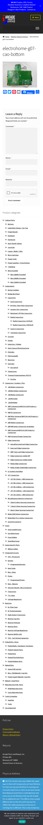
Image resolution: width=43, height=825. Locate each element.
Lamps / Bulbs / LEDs (15, 251)
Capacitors (12, 298)
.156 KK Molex (12, 402)
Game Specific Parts (12, 545)
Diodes (10, 340)
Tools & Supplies (11, 696)
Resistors (11, 360)
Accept (22, 821)
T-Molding (11, 267)
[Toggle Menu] (37, 28)
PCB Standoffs (13, 356)
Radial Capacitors (16, 317)
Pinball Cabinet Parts (15, 650)
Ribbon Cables (13, 549)
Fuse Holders (12, 537)
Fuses (7, 526)
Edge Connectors (14, 440)
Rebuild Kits (9, 665)
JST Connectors (13, 475)
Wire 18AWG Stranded (18, 275)
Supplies (11, 700)
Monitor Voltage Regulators (18, 630)
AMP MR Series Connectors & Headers (21, 426)
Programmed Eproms (17, 564)
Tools (10, 704)
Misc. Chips (12, 572)
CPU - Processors (14, 557)
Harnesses (11, 240)
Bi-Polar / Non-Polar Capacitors (21, 306)
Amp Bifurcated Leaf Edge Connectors (24, 444)
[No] (40, 818)
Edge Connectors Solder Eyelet (21, 460)
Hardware (11, 236)
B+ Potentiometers (14, 611)
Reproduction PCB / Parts (14, 685)
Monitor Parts (13, 627)
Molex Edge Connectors (18, 464)
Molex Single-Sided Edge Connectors (23, 467)
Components (9, 286)
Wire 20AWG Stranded (18, 278)
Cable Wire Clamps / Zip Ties (18, 228)
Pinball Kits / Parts (11, 642)
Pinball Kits (12, 654)
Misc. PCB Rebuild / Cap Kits (18, 673)
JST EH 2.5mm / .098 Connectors (21, 479)
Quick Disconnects (14, 522)
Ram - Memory (13, 584)
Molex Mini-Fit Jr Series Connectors (20, 518)
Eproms (10, 561)
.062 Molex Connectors (16, 387)
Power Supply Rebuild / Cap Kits (19, 677)
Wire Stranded (13, 271)
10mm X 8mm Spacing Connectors (22, 502)
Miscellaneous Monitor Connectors (20, 498)
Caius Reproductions (15, 692)
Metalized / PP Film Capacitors (21, 313)
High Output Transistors (16, 615)
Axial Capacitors (16, 302)
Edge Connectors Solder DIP (20, 456)
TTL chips (11, 595)
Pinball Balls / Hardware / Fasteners (20, 646)
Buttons (11, 224)
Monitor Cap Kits (14, 619)
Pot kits (13, 379)
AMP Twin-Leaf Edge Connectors (21, 452)
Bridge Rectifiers (14, 294)
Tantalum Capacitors (18, 333)
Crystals (11, 337)
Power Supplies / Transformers (19, 263)
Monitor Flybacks (14, 623)
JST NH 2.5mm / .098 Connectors (21, 483)
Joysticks (11, 247)
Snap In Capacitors (17, 329)
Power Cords (12, 259)
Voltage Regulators (15, 599)
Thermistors (12, 371)
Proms (10, 576)
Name (8, 158)
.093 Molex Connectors (16, 395)
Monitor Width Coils (15, 634)
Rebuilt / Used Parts (12, 681)
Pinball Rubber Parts (15, 661)
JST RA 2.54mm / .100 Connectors (22, 487)
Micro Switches (13, 255)
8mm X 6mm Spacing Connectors (22, 510)
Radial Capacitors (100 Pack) (23, 325)
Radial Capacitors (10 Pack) (23, 321)
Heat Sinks (11, 568)
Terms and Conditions (11, 732)
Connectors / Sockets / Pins (15, 383)
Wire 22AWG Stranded (18, 282)
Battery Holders (13, 290)
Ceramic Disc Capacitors (19, 309)
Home (7, 37)
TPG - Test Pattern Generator (18, 638)
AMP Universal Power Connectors (19, 436)
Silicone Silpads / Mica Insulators (20, 588)
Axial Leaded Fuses (14, 530)
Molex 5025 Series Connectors (18, 514)
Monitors (8, 603)
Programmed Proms (17, 580)
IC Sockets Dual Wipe (15, 471)
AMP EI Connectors (14, 412)
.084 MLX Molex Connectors (17, 391)
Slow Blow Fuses (13, 541)
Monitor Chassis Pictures (19, 37)
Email (8, 169)
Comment (10, 126)
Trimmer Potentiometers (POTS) (19, 375)
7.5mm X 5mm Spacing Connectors (22, 506)
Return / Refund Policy (11, 735)
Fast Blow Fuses (13, 533)
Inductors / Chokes (14, 344)
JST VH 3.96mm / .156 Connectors (22, 491)
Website (9, 179)
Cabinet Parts (10, 220)
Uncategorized (10, 708)
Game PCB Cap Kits (14, 669)
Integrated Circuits (12, 553)
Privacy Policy (8, 729)
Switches (11, 364)
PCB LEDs (11, 352)
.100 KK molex (13, 399)
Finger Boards (13, 232)
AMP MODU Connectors (16, 423)
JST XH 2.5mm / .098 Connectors (21, 495)
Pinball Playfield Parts (16, 657)
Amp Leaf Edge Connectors (20, 448)
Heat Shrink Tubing (15, 243)
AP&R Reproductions (15, 689)
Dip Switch (14, 368)
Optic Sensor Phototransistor (18, 348)
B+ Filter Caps (13, 607)
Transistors (12, 592)
